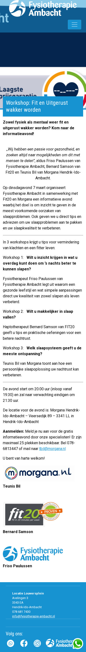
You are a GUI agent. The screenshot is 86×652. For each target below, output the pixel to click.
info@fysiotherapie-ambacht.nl (33, 616)
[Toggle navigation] (74, 24)
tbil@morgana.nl (52, 448)
